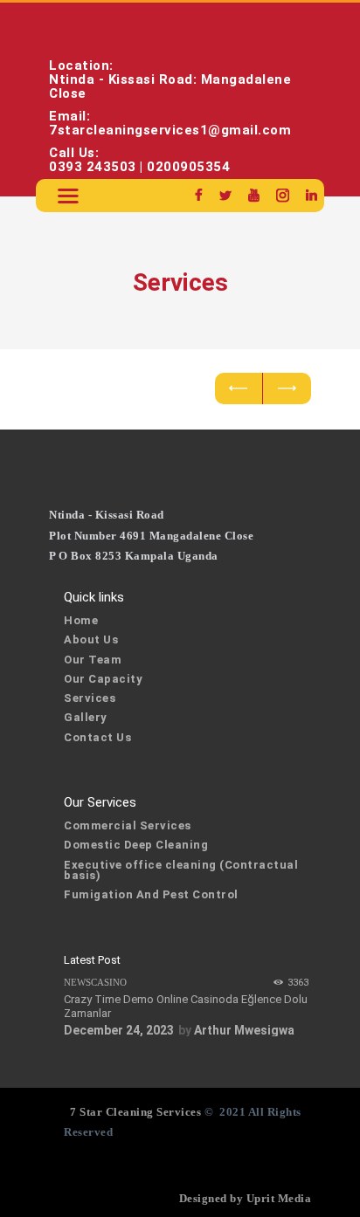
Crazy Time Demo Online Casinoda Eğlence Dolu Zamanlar (186, 1006)
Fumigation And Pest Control (151, 894)
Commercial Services (127, 825)
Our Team (92, 659)
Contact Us (97, 737)
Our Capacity (103, 678)
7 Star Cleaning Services (134, 1111)
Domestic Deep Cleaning (136, 844)
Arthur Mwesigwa (244, 1030)
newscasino (95, 982)
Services (89, 698)
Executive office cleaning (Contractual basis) (181, 870)
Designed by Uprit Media (245, 1198)
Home (81, 620)
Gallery (85, 717)
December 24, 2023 (119, 1030)
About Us (91, 639)
